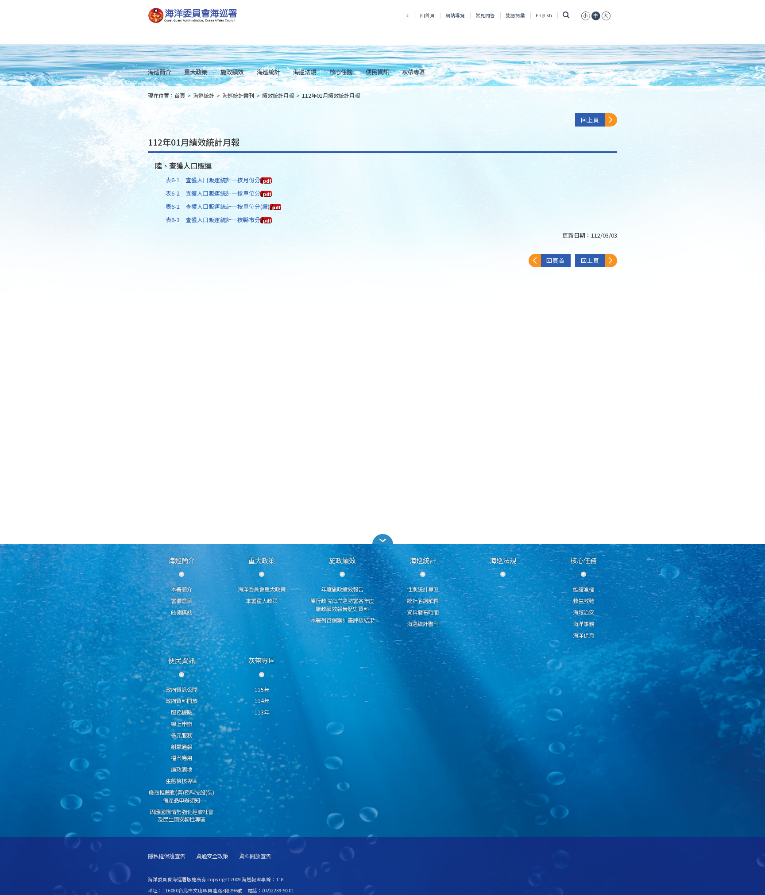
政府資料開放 (181, 701)
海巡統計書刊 (238, 96)
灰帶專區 (413, 71)
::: (408, 15)
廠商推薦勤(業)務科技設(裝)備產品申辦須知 (181, 796)
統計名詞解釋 (423, 601)
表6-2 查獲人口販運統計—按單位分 (213, 193)
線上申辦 (181, 724)
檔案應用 (181, 758)
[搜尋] (566, 15)
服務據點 (181, 712)
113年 (262, 712)
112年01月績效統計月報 (331, 96)
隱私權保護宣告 (166, 856)
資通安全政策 (212, 856)
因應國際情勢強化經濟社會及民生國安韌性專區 (181, 816)
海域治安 (583, 612)
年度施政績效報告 (342, 589)
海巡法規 (304, 71)
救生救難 (583, 601)
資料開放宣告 (255, 856)
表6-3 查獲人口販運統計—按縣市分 (213, 219)
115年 (262, 690)
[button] (585, 15)
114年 (262, 701)
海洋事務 (583, 624)
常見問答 (485, 15)
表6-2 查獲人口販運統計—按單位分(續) (218, 206)
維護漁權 (583, 589)
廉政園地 (181, 769)
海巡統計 (268, 71)
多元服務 (181, 735)
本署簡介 (181, 589)
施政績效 (231, 71)
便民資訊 (377, 71)
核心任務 (340, 71)
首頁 (179, 96)
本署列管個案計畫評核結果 (342, 620)
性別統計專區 (423, 589)
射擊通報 (181, 747)
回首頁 (427, 15)
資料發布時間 (423, 612)
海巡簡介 (159, 71)
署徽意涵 (181, 601)
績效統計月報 (278, 96)
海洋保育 (583, 635)
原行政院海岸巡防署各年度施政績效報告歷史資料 (342, 605)
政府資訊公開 (181, 690)
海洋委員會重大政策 (262, 589)
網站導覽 (455, 15)
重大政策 (195, 71)
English (544, 15)
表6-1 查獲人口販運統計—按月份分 (213, 180)
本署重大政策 (262, 601)
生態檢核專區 (181, 781)
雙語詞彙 (515, 15)
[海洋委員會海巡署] (221, 15)
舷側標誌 (181, 612)
